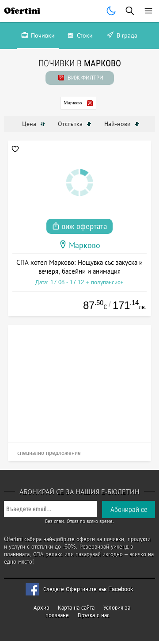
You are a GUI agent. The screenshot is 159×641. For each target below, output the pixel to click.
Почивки (42, 35)
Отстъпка (71, 123)
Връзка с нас (94, 615)
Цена (30, 123)
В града (126, 35)
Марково (73, 102)
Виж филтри (84, 77)
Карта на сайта (76, 607)
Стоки (84, 35)
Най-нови (118, 123)
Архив (41, 607)
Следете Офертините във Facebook (88, 589)
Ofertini (22, 11)
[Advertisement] (79, 380)
